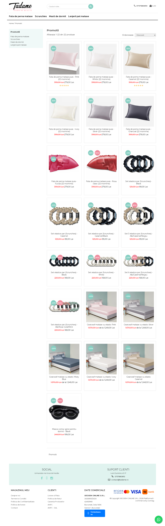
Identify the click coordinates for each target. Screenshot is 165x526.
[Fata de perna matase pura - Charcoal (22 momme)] (138, 111)
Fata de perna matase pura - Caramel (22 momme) (138, 78)
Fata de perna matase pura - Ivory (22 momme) (64, 130)
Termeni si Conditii (18, 499)
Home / (12, 23)
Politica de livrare (18, 505)
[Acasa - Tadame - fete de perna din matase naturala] (22, 6)
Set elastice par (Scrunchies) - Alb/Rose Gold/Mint (64, 325)
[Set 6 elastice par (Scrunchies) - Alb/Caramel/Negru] (138, 261)
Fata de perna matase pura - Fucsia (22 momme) (64, 182)
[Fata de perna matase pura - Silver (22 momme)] (101, 111)
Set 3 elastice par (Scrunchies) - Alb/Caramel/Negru (139, 234)
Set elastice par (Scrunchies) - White (101, 273)
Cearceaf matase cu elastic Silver (138, 324)
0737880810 (119, 476)
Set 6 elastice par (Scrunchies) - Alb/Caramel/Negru (139, 273)
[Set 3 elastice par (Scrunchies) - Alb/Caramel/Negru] (138, 215)
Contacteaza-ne (96, 513)
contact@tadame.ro (120, 480)
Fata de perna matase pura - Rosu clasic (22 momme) (101, 182)
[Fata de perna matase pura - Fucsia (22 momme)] (64, 164)
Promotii (18, 23)
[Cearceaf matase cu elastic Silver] (138, 307)
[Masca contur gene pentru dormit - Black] (64, 411)
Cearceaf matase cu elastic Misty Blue (64, 378)
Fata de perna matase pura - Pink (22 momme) (64, 78)
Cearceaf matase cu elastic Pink (101, 324)
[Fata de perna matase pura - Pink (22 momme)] (64, 59)
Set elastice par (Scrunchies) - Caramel (64, 234)
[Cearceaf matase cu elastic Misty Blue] (64, 359)
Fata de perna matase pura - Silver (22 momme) (101, 130)
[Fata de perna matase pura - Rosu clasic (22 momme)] (101, 163)
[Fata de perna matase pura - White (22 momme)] (101, 59)
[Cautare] (90, 6)
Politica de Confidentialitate (22, 502)
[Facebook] (42, 478)
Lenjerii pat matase (19, 45)
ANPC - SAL (52, 508)
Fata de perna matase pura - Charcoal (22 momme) (138, 130)
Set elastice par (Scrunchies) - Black (138, 182)
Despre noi (15, 495)
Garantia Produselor (56, 502)
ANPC (50, 505)
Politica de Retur (55, 499)
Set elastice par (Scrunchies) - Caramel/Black (101, 234)
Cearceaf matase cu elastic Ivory (101, 377)
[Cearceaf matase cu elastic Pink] (101, 307)
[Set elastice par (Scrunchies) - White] (101, 261)
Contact (14, 508)
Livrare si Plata (53, 495)
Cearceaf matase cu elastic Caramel (138, 378)
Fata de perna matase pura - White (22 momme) (101, 78)
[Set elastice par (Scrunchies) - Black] (138, 163)
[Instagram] (51, 478)
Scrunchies (15, 39)
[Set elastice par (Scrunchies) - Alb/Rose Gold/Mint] (64, 306)
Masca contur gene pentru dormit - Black (64, 430)
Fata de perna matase (20, 36)
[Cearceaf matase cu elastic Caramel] (138, 359)
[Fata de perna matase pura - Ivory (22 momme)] (64, 111)
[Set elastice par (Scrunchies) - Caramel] (64, 215)
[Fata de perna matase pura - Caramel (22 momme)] (138, 59)
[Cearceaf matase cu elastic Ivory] (101, 359)
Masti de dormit (17, 42)
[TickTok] (46, 478)
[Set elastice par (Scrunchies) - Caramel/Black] (101, 215)
